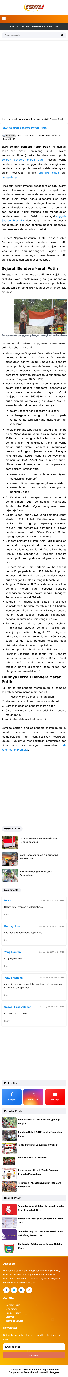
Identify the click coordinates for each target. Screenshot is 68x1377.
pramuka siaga (49, 172)
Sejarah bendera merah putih (23, 159)
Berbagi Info (12, 926)
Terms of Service (14, 1320)
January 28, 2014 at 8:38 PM (51, 926)
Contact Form (13, 1305)
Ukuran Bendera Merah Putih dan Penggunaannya (38, 840)
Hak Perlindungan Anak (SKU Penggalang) (36, 873)
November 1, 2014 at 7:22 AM (52, 978)
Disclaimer (11, 1309)
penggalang (9, 177)
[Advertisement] (34, 78)
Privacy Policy (13, 1313)
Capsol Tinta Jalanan (17, 1006)
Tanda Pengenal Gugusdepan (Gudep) (38, 1145)
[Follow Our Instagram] (21, 1290)
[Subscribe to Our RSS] (29, 1290)
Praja (7, 900)
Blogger (54, 1372)
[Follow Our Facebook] (6, 1290)
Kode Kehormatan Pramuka (32, 1157)
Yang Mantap (12, 952)
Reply (7, 914)
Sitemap (10, 1316)
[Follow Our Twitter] (14, 1290)
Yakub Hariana (13, 977)
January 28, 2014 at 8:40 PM (51, 952)
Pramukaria (30, 1372)
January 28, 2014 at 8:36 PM (51, 900)
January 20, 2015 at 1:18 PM (52, 1007)
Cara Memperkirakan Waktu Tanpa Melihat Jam (39, 857)
